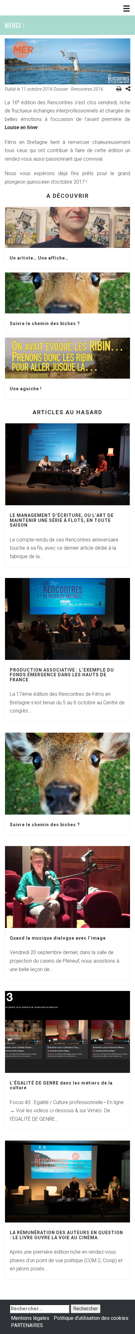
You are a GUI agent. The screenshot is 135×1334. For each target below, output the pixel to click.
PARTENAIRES (27, 1325)
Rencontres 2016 (87, 89)
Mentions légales (30, 1318)
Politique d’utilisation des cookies (91, 1318)
